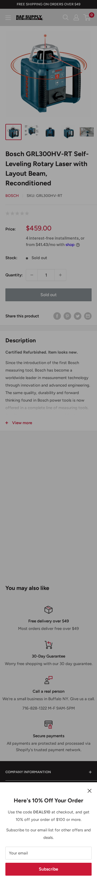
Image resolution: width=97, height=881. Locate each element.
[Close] (90, 790)
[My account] (76, 17)
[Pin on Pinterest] (67, 316)
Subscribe (48, 869)
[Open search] (66, 17)
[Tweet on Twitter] (77, 316)
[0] (87, 17)
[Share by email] (88, 316)
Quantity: (14, 275)
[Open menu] (8, 18)
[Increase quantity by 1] (60, 275)
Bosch (12, 195)
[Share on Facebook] (57, 316)
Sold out (48, 294)
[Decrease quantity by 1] (31, 275)
